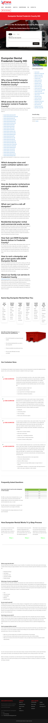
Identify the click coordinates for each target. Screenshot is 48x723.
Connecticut (42, 704)
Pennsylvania (33, 702)
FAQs (20, 708)
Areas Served (21, 706)
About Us (21, 702)
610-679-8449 (7, 10)
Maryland (33, 706)
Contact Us (21, 710)
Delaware (33, 708)
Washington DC (43, 706)
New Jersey (33, 704)
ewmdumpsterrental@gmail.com (10, 715)
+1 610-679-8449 (6, 713)
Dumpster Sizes (22, 704)
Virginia (41, 702)
